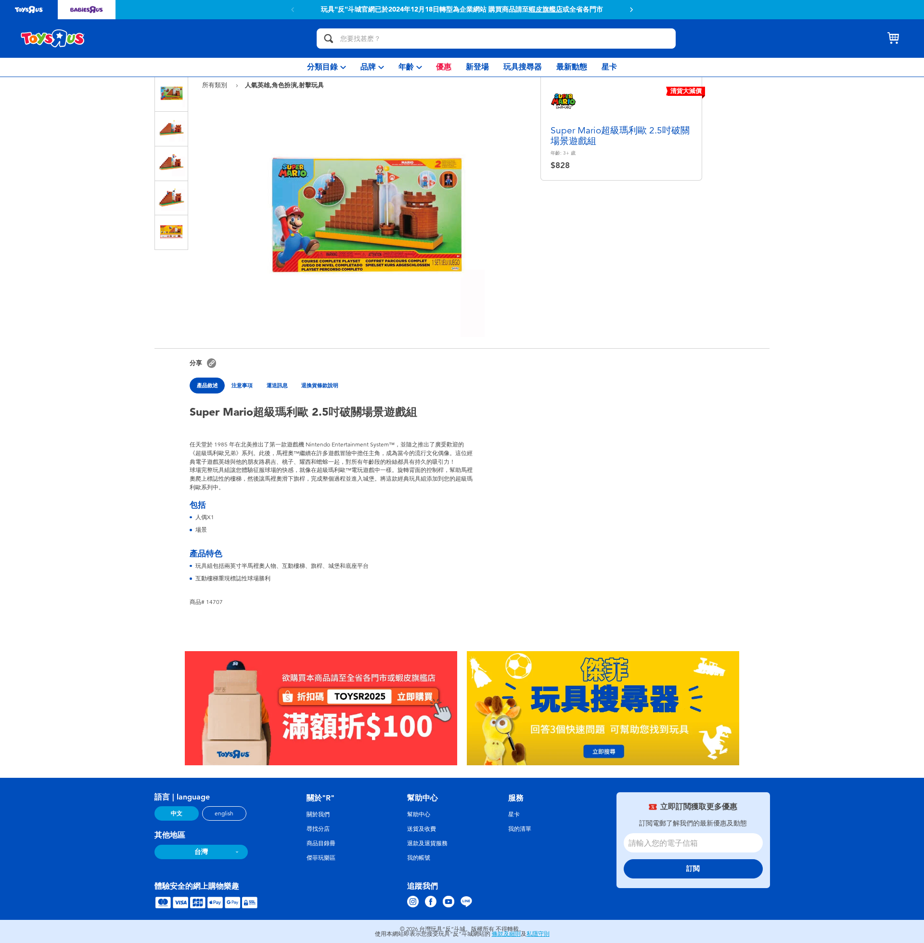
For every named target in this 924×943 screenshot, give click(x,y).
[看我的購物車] (893, 38)
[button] (631, 9)
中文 (176, 813)
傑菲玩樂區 (321, 857)
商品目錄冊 (321, 843)
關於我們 (318, 814)
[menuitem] (326, 67)
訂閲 (693, 868)
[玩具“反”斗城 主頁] (53, 38)
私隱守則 (538, 933)
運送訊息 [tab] (277, 385)
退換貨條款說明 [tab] (319, 385)
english (224, 813)
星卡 (514, 814)
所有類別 (215, 85)
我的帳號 (418, 857)
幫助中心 (418, 814)
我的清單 (519, 828)
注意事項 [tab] (242, 385)
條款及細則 (506, 933)
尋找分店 (318, 828)
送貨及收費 (421, 828)
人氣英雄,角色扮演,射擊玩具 (284, 85)
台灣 (201, 852)
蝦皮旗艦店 (546, 9)
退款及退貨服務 (427, 843)
